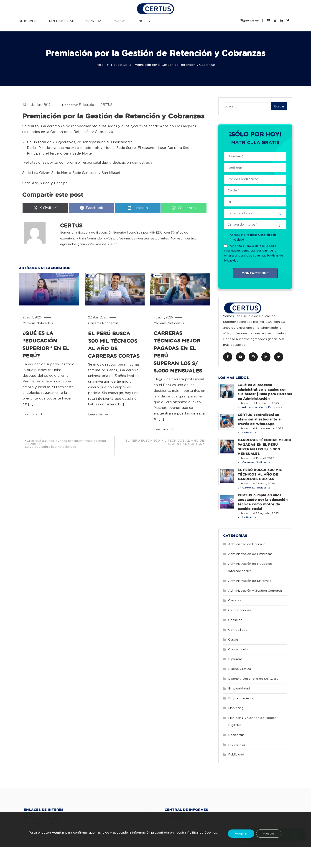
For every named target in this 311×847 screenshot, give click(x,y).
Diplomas (235, 659)
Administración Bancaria (246, 544)
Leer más (30, 414)
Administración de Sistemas (249, 580)
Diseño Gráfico (239, 669)
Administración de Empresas (262, 407)
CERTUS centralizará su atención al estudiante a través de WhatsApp (259, 419)
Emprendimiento (241, 698)
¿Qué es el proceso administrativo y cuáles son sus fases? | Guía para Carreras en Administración (265, 391)
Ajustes (269, 833)
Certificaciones (239, 610)
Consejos (235, 620)
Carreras (94, 21)
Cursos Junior (238, 649)
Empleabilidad (60, 21)
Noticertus (70, 105)
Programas (236, 744)
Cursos (120, 21)
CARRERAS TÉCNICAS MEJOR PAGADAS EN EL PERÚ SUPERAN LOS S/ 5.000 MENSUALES (264, 446)
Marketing (236, 708)
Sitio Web (28, 21)
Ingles (144, 21)
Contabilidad (237, 629)
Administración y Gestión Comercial (255, 590)
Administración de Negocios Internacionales (250, 567)
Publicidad (236, 754)
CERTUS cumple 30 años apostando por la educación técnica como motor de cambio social (263, 502)
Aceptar (241, 833)
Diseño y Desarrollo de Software (253, 678)
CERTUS (106, 105)
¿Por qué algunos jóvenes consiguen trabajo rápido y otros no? (65, 443)
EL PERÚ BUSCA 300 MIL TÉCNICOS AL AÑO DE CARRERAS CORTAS (164, 442)
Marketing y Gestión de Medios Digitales (252, 721)
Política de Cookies (202, 832)
